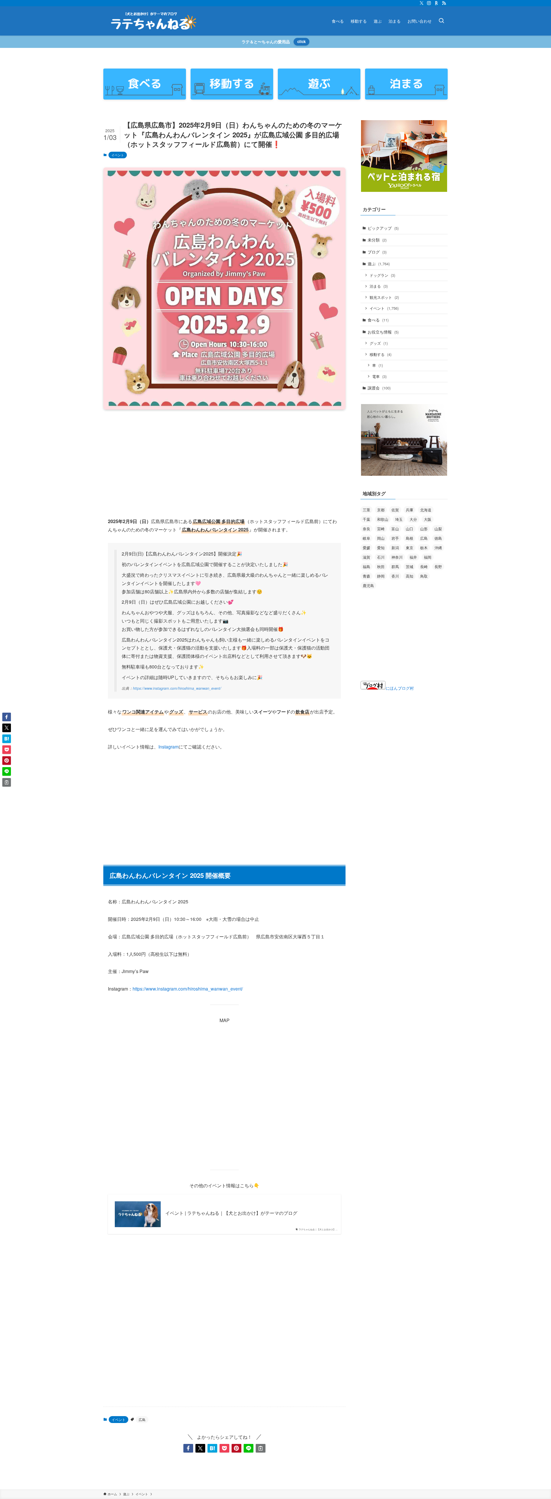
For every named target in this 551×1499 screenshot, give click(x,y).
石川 (381, 557)
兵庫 (409, 509)
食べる (378, 320)
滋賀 (366, 557)
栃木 (424, 547)
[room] (436, 3)
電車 (379, 376)
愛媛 (366, 547)
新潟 (395, 547)
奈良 (366, 528)
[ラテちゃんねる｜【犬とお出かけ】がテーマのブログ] (153, 21)
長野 (438, 566)
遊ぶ (379, 263)
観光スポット (384, 297)
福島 (366, 566)
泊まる (379, 286)
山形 (424, 528)
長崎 (424, 566)
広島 (142, 1419)
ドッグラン (382, 275)
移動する (380, 354)
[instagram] (429, 3)
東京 (409, 547)
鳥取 (424, 576)
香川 (395, 576)
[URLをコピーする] (260, 1448)
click (301, 41)
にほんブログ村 (400, 688)
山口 (409, 528)
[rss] (444, 3)
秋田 (381, 566)
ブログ (377, 252)
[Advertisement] (224, 459)
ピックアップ (383, 228)
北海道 (425, 509)
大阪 (427, 519)
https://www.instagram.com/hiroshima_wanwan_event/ (177, 688)
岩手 (395, 538)
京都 (381, 509)
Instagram (168, 746)
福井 (413, 557)
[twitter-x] (421, 3)
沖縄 (438, 547)
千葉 (366, 519)
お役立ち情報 (383, 332)
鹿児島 (368, 585)
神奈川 (397, 557)
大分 (413, 519)
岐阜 (366, 538)
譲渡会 (379, 388)
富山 (395, 528)
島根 (409, 538)
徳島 (438, 538)
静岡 (381, 576)
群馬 (395, 566)
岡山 (381, 538)
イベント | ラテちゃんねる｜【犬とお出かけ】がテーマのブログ (231, 1213)
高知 (409, 576)
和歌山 (382, 519)
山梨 (438, 528)
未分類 (377, 240)
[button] (188, 1448)
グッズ (379, 343)
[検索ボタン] (441, 21)
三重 (366, 509)
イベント (117, 155)
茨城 (409, 566)
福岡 (427, 557)
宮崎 (381, 528)
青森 (366, 576)
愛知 (381, 547)
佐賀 (395, 509)
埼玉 (399, 519)
